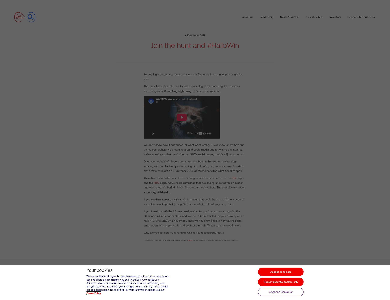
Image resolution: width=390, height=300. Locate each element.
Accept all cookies (280, 271)
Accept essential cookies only (281, 281)
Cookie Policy (93, 293)
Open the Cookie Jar (281, 291)
